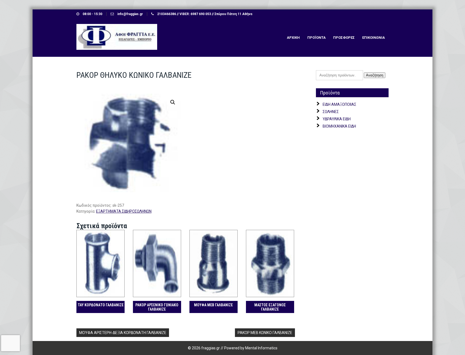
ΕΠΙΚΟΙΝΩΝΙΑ (373, 38)
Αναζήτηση (374, 75)
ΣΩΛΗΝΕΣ (331, 112)
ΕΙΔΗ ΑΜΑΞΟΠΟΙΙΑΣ (339, 104)
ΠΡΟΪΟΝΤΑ (316, 38)
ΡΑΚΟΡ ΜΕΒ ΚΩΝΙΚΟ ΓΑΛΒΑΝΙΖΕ (265, 333)
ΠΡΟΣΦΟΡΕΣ (344, 38)
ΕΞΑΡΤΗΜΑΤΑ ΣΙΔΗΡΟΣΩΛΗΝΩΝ (124, 211)
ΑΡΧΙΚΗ (293, 38)
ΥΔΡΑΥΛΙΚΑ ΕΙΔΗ (337, 119)
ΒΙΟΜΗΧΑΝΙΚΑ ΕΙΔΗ (339, 126)
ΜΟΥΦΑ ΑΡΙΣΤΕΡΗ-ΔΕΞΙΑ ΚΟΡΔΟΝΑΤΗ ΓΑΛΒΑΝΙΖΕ (122, 333)
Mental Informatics (261, 348)
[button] (173, 102)
